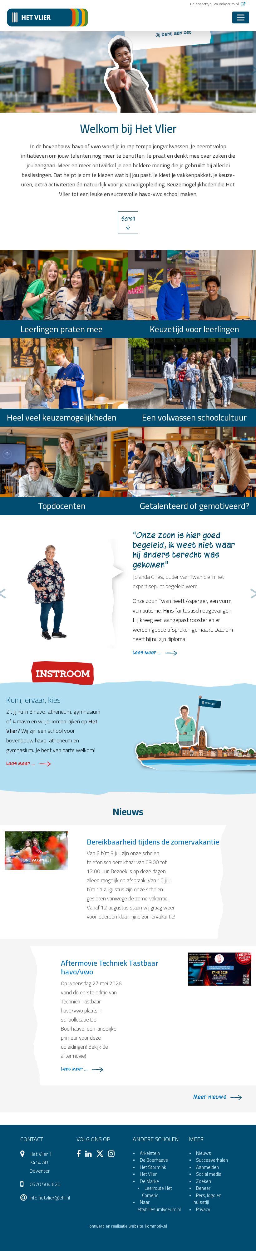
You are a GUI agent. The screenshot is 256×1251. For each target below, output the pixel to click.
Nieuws (203, 1153)
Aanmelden (207, 1167)
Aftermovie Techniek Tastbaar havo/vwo (109, 967)
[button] (1, 70)
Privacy (203, 1209)
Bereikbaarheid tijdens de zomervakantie (153, 842)
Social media (208, 1174)
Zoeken (203, 1181)
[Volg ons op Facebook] (80, 1154)
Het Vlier (148, 1174)
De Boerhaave (154, 1160)
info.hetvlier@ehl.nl (50, 1197)
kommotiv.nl (156, 1226)
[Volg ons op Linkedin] (90, 1154)
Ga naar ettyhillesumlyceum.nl (215, 3)
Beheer (203, 1188)
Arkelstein (150, 1153)
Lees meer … (147, 653)
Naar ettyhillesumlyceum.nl (159, 1206)
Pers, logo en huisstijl (207, 1199)
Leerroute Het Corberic (157, 1192)
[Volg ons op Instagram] (113, 1154)
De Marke (149, 1181)
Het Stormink (153, 1167)
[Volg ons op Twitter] (101, 1154)
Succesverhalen (212, 1160)
